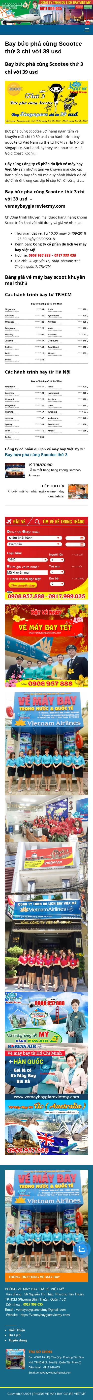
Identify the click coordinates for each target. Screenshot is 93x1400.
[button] (86, 29)
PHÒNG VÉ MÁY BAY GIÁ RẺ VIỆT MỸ (59, 1394)
